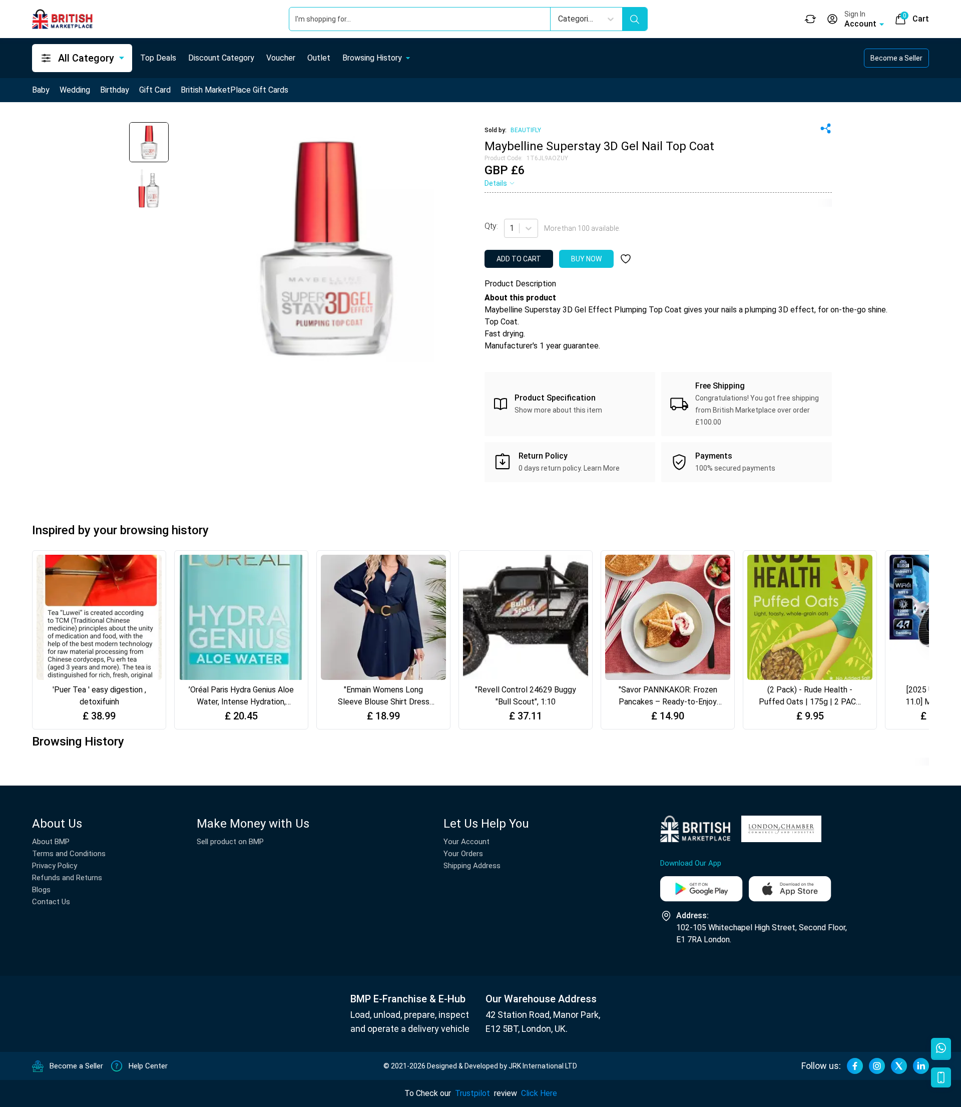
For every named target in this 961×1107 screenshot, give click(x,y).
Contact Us (51, 901)
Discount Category (221, 58)
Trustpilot (472, 1093)
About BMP (51, 841)
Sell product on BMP (230, 841)
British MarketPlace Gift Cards (234, 90)
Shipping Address (472, 865)
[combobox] (511, 228)
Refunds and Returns (67, 877)
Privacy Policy (54, 865)
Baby (41, 90)
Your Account (466, 841)
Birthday (114, 90)
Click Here (539, 1093)
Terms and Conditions (69, 853)
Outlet (318, 58)
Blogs (41, 889)
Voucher (280, 58)
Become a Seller (896, 58)
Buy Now (586, 259)
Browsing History (372, 58)
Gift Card (155, 90)
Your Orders (463, 853)
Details (496, 183)
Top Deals (158, 58)
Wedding (75, 90)
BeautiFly (526, 130)
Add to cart (519, 259)
